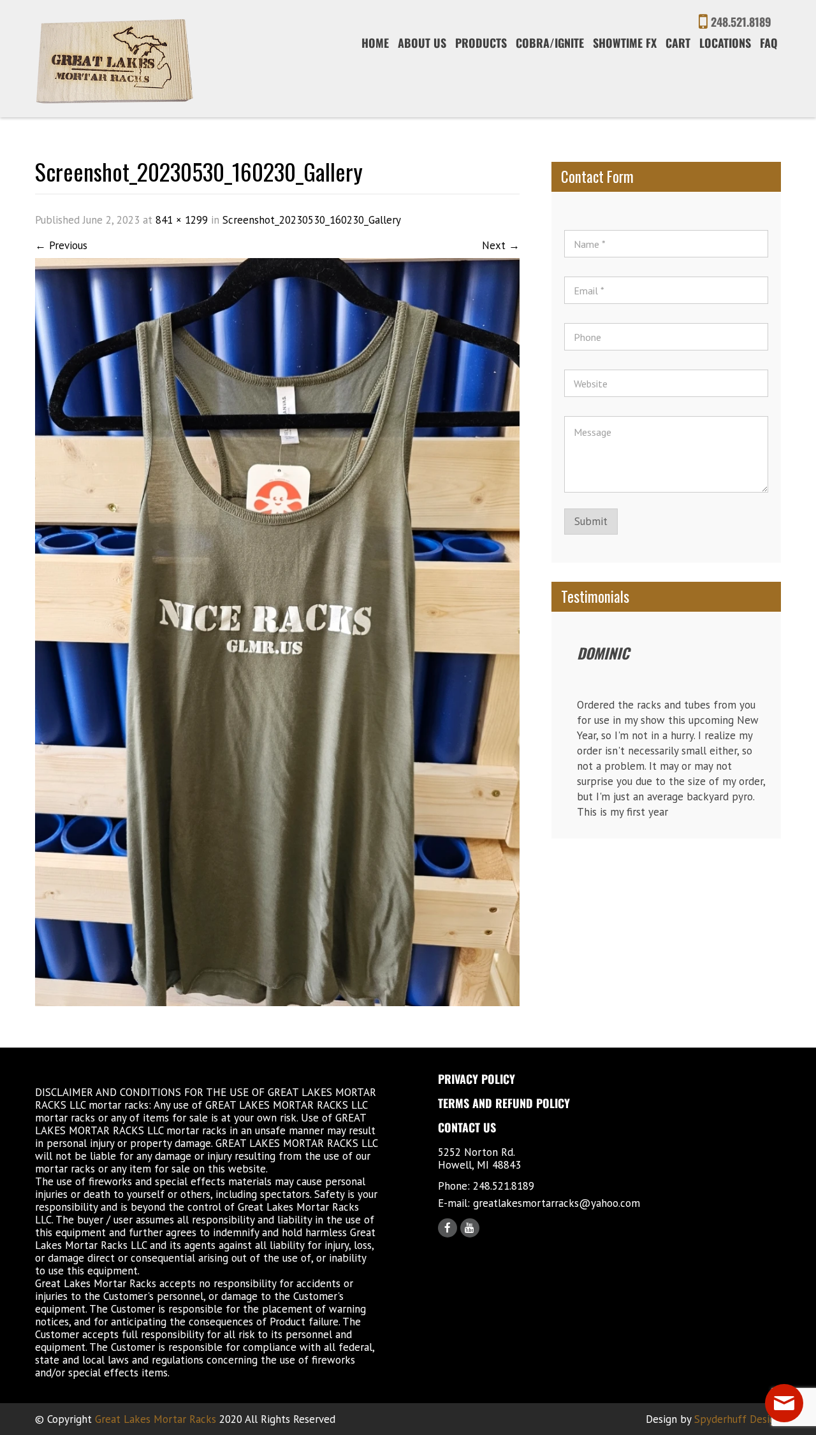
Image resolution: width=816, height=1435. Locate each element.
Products (481, 42)
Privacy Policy (476, 1079)
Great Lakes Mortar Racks (155, 1419)
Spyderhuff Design (737, 1419)
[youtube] (469, 1227)
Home (375, 42)
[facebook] (447, 1227)
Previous (61, 245)
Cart (678, 42)
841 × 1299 (182, 220)
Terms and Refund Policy (504, 1103)
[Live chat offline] (784, 1403)
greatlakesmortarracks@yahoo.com (556, 1203)
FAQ (769, 42)
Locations (725, 42)
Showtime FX (625, 42)
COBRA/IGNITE (550, 42)
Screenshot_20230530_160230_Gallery (311, 220)
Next (501, 245)
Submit (591, 521)
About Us (422, 42)
